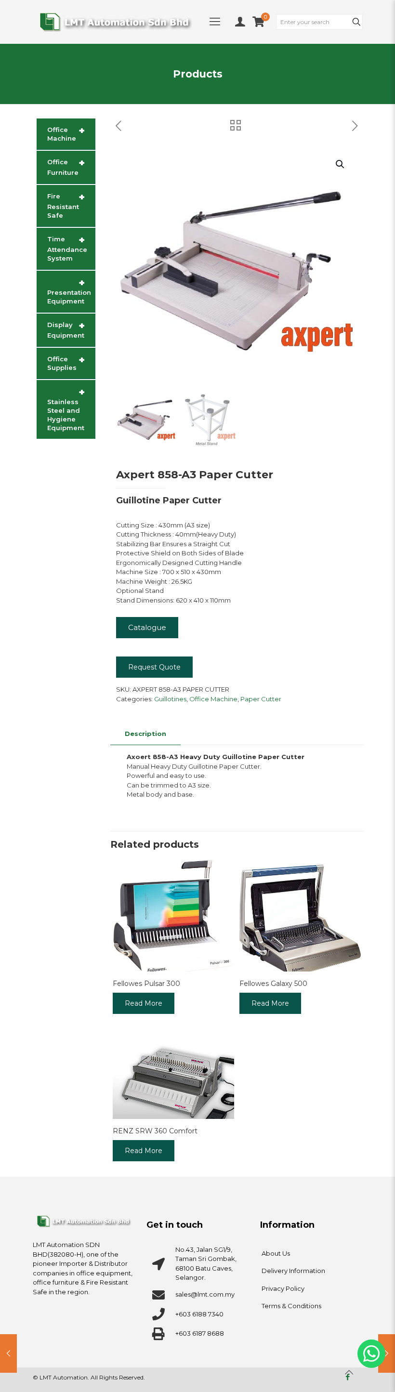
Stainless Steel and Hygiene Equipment (66, 409)
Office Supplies (66, 362)
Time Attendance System (67, 248)
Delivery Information (293, 1270)
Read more (143, 1003)
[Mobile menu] (215, 21)
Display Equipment (66, 329)
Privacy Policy (283, 1288)
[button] (340, 164)
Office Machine (213, 699)
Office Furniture (66, 166)
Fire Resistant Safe (66, 205)
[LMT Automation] (115, 21)
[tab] (145, 734)
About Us (276, 1253)
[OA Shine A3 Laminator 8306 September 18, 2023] (8, 1353)
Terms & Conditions (291, 1306)
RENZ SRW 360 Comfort (155, 1131)
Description (145, 733)
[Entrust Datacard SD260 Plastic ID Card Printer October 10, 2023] (386, 1353)
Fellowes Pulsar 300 (146, 983)
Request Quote (154, 667)
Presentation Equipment (69, 291)
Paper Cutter (260, 699)
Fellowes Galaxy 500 (273, 983)
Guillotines (170, 699)
